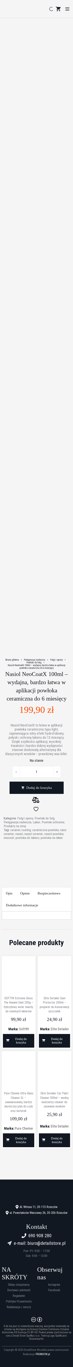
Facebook (54, 1290)
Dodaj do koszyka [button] (21, 1040)
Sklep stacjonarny (19, 1285)
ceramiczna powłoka (45, 830)
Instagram (54, 1285)
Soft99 (24, 1029)
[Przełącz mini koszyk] (58, 9)
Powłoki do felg (33, 662)
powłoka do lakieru (27, 838)
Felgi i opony (56, 659)
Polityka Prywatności (19, 1301)
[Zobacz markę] (36, 855)
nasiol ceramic (33, 834)
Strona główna (12, 659)
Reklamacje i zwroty (19, 1307)
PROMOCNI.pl (43, 1354)
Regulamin (19, 1296)
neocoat (9, 838)
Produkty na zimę (15, 826)
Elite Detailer (60, 1029)
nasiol (19, 834)
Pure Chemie (24, 1128)
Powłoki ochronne (53, 822)
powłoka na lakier (52, 838)
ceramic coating (20, 830)
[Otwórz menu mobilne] (67, 9)
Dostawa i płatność (19, 1290)
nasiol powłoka (53, 834)
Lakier (36, 822)
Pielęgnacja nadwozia (34, 659)
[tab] (9, 893)
